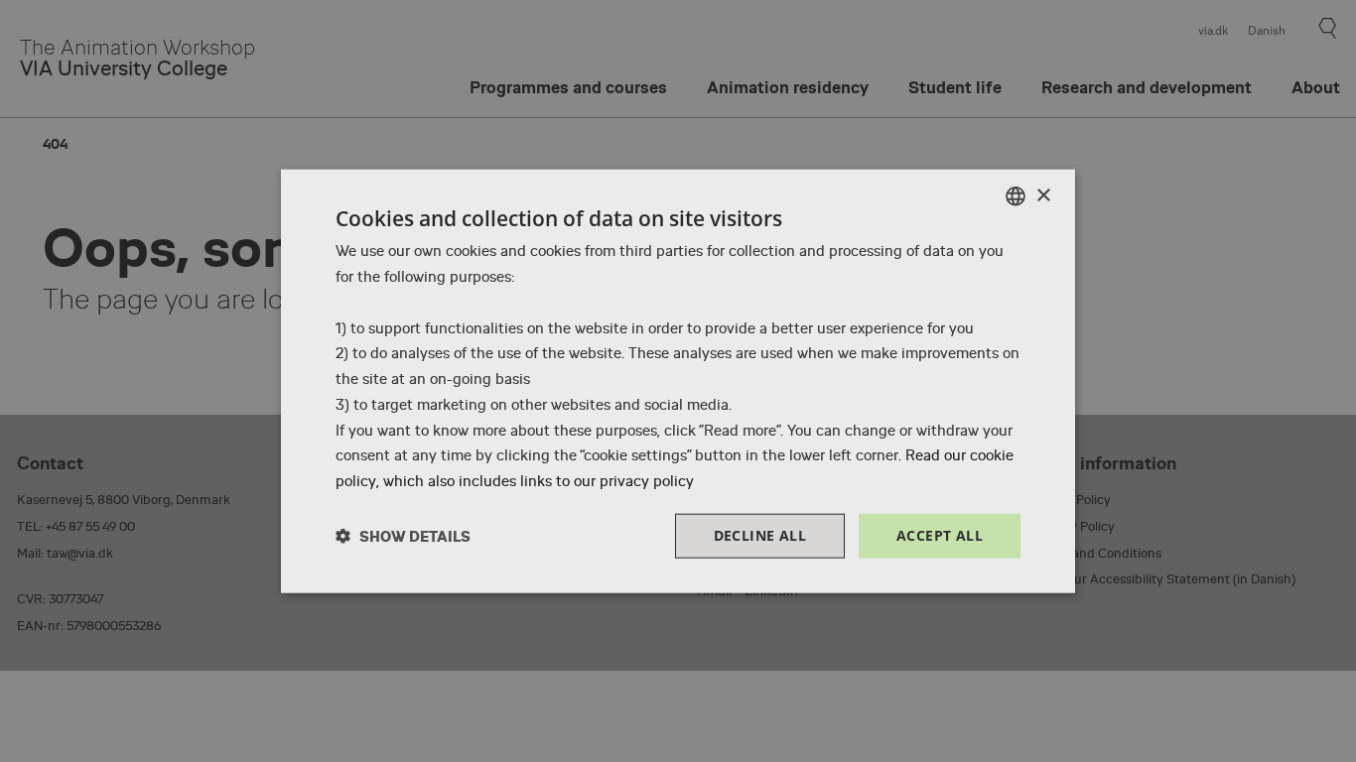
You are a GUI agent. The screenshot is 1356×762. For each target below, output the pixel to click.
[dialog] (678, 381)
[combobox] (1015, 196)
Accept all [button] (939, 535)
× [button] (1042, 195)
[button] (403, 535)
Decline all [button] (760, 535)
